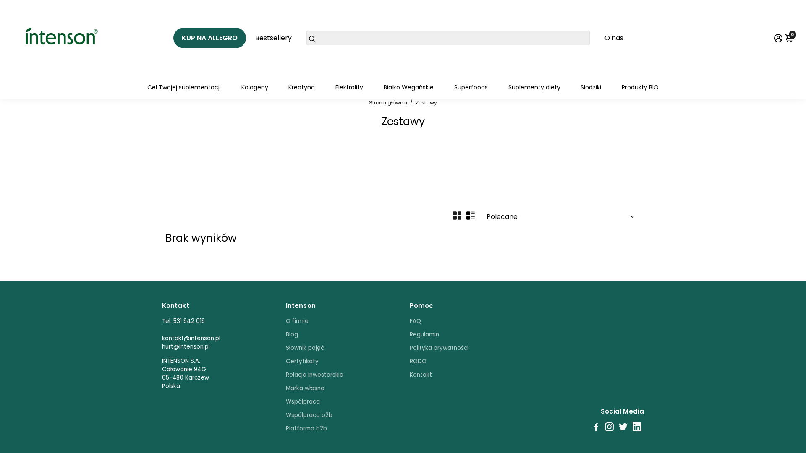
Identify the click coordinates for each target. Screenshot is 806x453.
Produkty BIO (640, 87)
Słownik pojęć (305, 348)
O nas (613, 38)
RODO (418, 361)
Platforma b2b (306, 428)
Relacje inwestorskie (314, 375)
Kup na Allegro (210, 38)
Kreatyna (301, 87)
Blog (292, 334)
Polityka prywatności (439, 348)
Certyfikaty (302, 361)
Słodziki (591, 87)
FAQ (415, 321)
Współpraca (303, 402)
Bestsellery (273, 38)
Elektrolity (349, 87)
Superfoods (471, 87)
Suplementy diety (534, 87)
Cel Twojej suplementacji (184, 87)
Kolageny (254, 87)
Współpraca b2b (309, 415)
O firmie (297, 321)
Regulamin (424, 334)
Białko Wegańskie (409, 87)
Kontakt (421, 375)
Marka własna (305, 388)
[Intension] (64, 38)
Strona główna (388, 102)
